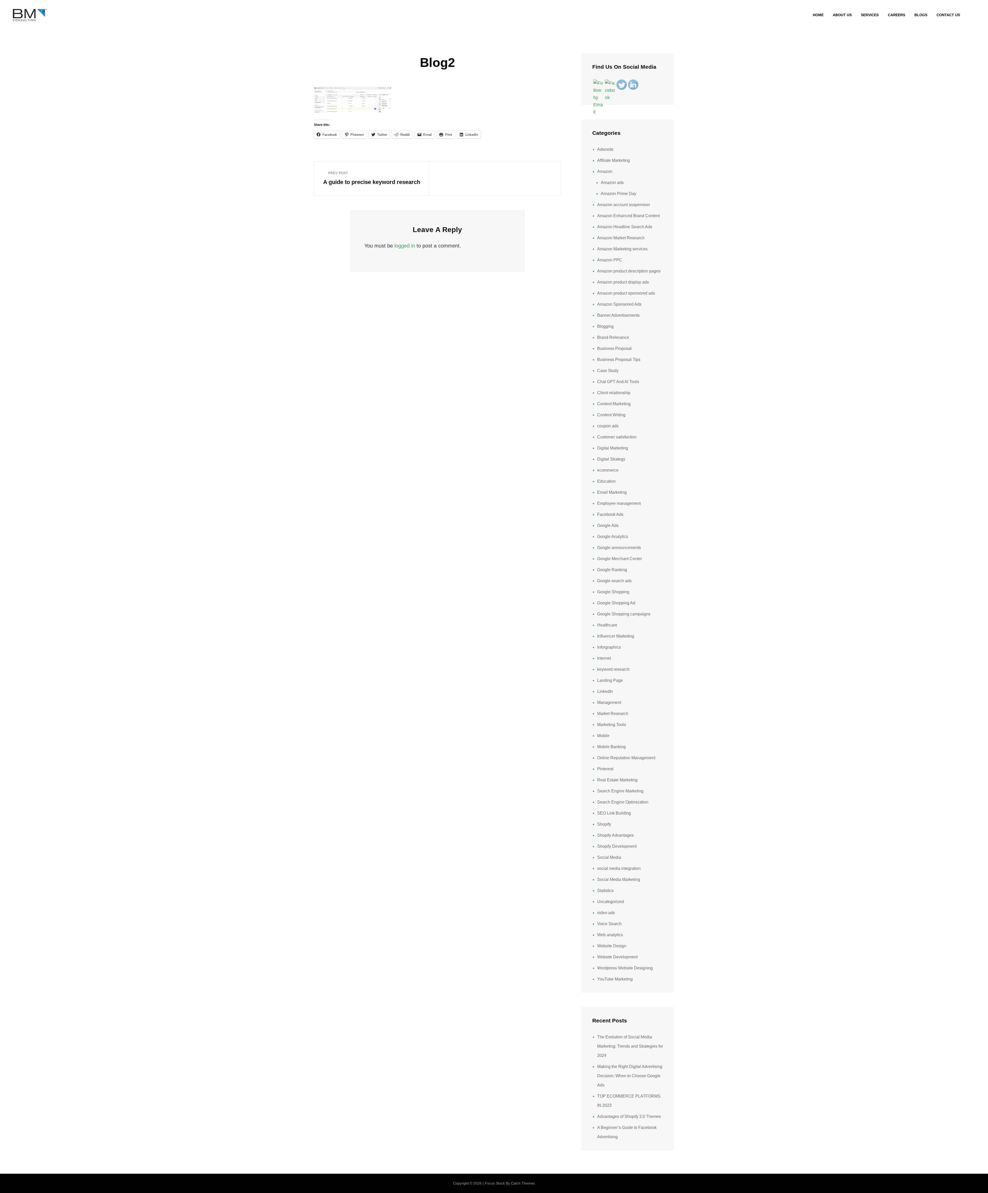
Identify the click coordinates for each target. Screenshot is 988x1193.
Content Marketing (614, 404)
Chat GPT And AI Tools (618, 381)
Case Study (608, 370)
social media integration (619, 868)
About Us (842, 15)
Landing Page (610, 680)
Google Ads (608, 525)
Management (609, 702)
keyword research (613, 669)
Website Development (617, 957)
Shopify (604, 824)
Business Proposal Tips (618, 359)
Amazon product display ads (623, 282)
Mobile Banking (611, 747)
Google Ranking (612, 570)
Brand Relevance (613, 337)
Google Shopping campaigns (623, 614)
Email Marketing (612, 492)
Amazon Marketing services (622, 249)
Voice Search (609, 924)
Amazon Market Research (621, 238)
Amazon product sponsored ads (626, 293)
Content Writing (611, 415)
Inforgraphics (609, 647)
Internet (604, 658)
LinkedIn (605, 691)
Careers (896, 15)
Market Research (612, 713)
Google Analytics (612, 536)
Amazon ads (612, 182)
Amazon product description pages (628, 271)
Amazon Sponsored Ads (619, 304)
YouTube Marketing (615, 979)
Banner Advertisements (618, 315)
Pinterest (605, 769)
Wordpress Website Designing (625, 968)
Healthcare (607, 625)
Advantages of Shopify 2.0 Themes (629, 1116)
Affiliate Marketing (613, 160)
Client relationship (613, 393)
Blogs (920, 15)
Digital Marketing (612, 448)
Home (818, 15)
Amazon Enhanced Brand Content (628, 216)
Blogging (605, 326)
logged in (404, 246)
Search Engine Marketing (620, 791)
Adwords (605, 149)
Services (870, 15)
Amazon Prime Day (618, 193)
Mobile (603, 736)
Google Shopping (613, 592)
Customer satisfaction (617, 437)
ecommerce (608, 470)
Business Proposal (614, 348)
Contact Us (948, 15)
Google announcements (619, 547)
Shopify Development (617, 846)
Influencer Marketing (615, 636)
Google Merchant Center (619, 558)
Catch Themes (523, 1183)
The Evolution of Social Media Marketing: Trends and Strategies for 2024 (630, 1046)
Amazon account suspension (623, 204)
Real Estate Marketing (617, 780)
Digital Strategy (611, 459)
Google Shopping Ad (616, 603)
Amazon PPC (609, 260)
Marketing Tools (611, 724)
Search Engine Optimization (622, 802)
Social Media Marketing (618, 879)
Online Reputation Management (626, 758)
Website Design (611, 946)
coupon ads (608, 426)
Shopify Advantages (615, 835)
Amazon (604, 171)
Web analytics (610, 935)
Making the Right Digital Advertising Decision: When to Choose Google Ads (629, 1075)
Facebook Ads (610, 514)
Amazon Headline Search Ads (624, 227)
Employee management (619, 503)
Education (606, 481)
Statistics (605, 890)
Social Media (609, 857)
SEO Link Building (614, 813)
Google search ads (614, 581)
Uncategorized (610, 901)
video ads (606, 913)
